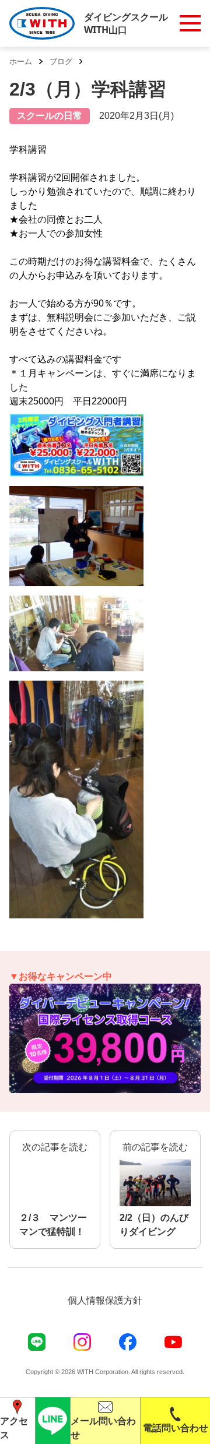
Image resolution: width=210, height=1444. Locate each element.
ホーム (20, 61)
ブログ (61, 61)
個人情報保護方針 (105, 1300)
